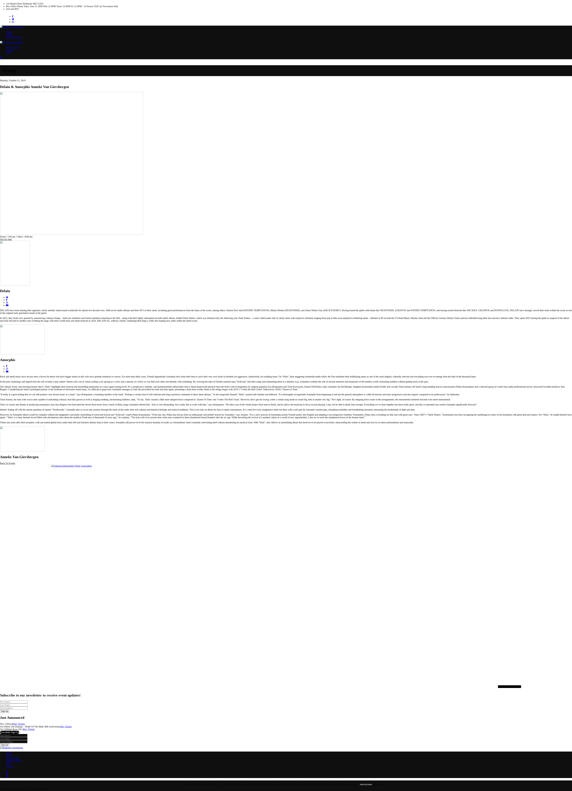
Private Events (13, 47)
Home (9, 32)
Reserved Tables (13, 37)
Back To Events (7, 463)
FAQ (8, 53)
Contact (9, 50)
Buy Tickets (19, 724)
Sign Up (4, 711)
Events (9, 34)
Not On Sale (6, 239)
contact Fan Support (366, 784)
